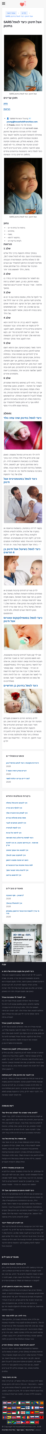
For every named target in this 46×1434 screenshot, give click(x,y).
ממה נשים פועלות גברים (16, 818)
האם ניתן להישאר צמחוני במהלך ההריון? (18, 1345)
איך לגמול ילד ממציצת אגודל (13, 997)
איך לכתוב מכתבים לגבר (16, 823)
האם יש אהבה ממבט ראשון (17, 860)
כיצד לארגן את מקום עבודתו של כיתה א (18, 971)
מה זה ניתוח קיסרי (9, 1377)
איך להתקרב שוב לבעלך (16, 855)
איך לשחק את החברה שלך (17, 813)
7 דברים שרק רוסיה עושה (16, 771)
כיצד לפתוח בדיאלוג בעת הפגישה (19, 838)
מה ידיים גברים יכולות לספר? (18, 779)
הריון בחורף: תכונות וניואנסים (14, 1264)
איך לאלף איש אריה (14, 808)
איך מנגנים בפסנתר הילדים (13, 1168)
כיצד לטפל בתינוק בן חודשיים (21, 685)
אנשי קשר (20, 1430)
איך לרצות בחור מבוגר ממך (17, 870)
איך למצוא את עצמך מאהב (17, 850)
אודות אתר (29, 1430)
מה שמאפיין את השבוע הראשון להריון (17, 1286)
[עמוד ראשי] (23, 3)
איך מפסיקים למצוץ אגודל (12, 1023)
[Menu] (3, 3)
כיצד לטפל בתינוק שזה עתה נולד (22, 418)
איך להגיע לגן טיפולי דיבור (12, 1223)
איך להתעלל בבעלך (14, 903)
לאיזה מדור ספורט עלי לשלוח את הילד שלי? (19, 1113)
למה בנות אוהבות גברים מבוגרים (19, 865)
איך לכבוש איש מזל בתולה (16, 803)
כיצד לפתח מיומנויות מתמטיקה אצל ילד (18, 1190)
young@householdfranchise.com (22, 121)
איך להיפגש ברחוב (13, 875)
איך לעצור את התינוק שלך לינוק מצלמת (18, 1075)
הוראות (7, 109)
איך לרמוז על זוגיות (13, 833)
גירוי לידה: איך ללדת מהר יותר (14, 1316)
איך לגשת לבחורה (13, 828)
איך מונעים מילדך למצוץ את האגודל (16, 1049)
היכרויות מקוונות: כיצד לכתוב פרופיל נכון (22, 763)
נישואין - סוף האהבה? (15, 895)
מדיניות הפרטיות (8, 1430)
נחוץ (6, 103)
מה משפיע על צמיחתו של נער (14, 1139)
